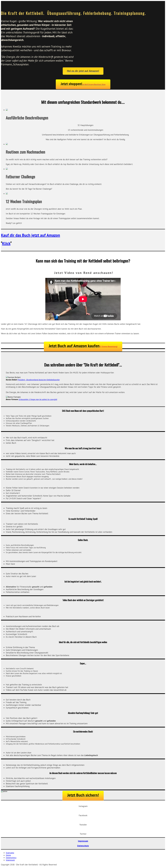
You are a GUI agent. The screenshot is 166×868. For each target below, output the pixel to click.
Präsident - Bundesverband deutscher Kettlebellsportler (39, 379)
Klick (6, 243)
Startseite (10, 852)
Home (8, 855)
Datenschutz (83, 845)
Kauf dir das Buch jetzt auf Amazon (30, 235)
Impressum (83, 841)
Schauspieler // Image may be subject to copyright (38, 399)
